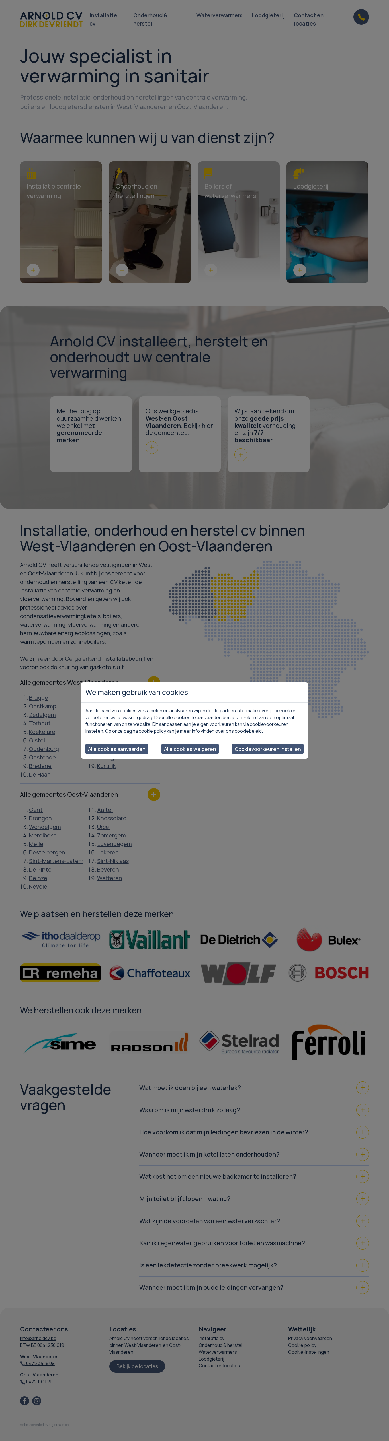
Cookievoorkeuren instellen (268, 749)
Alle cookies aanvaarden (117, 749)
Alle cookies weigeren (190, 749)
